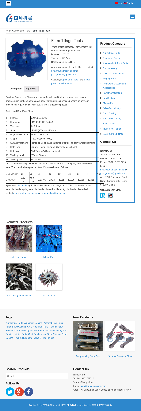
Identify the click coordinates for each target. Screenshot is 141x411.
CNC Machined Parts (113, 73)
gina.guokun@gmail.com (63, 74)
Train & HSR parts (112, 129)
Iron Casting (109, 98)
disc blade (22, 185)
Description (16, 89)
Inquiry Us (30, 89)
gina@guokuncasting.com (64, 71)
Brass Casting (110, 68)
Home (9, 31)
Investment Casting (112, 93)
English (130, 3)
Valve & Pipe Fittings (113, 134)
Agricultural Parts (21, 31)
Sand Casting (109, 113)
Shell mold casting (112, 118)
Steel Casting (109, 123)
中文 (120, 3)
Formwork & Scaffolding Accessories (24, 330)
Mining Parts (109, 103)
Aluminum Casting (112, 58)
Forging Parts (109, 78)
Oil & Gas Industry (112, 108)
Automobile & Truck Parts (115, 63)
